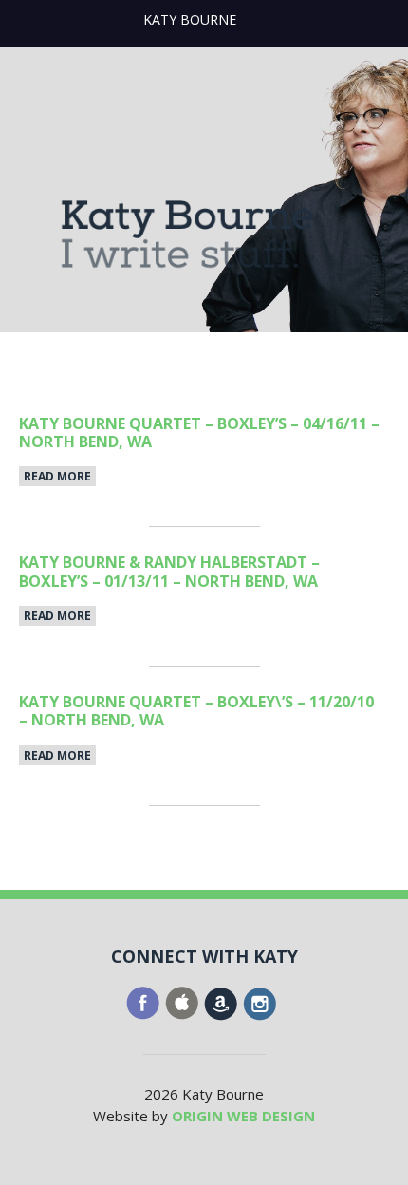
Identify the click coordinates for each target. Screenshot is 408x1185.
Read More (57, 476)
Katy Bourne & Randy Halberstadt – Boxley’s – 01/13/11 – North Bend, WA (169, 571)
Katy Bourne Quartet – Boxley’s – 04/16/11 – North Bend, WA (199, 432)
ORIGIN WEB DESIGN (243, 1115)
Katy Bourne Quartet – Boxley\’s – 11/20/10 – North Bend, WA (196, 710)
